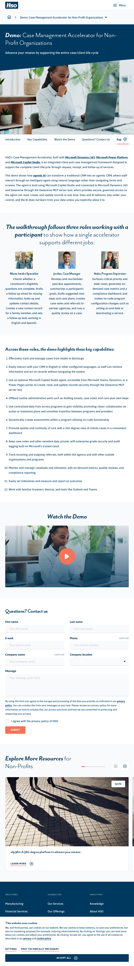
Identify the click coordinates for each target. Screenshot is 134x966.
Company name (34, 654)
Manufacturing (14, 903)
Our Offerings (56, 911)
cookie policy (44, 938)
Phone (99, 638)
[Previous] (116, 766)
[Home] (11, 5)
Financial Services (16, 911)
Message (10, 670)
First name (11, 621)
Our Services (55, 903)
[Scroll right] (125, 139)
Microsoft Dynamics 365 (80, 157)
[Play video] (67, 556)
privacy (27, 938)
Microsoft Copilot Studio (25, 162)
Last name (76, 621)
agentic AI (39, 175)
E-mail (9, 638)
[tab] (12, 139)
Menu (122, 5)
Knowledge (97, 903)
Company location (81, 654)
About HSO (96, 911)
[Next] (125, 766)
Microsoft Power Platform (112, 157)
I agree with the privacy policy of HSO (34, 721)
